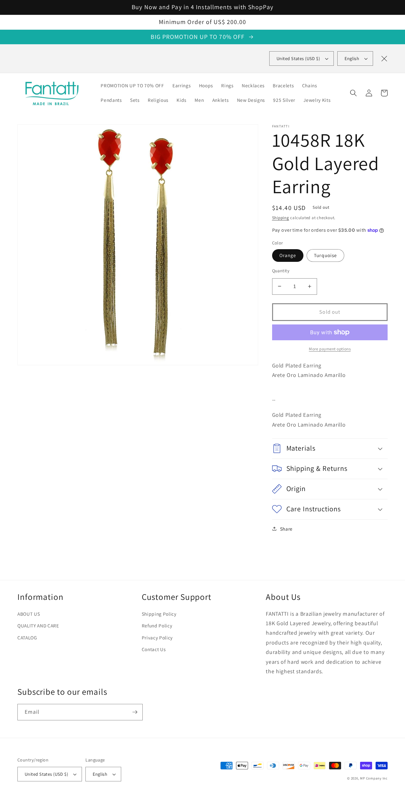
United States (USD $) (46, 774)
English (352, 58)
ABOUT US (28, 614)
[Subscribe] (134, 712)
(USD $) (298, 58)
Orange (287, 255)
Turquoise (325, 255)
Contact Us (154, 649)
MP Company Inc (374, 778)
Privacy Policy (157, 637)
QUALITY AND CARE (38, 625)
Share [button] (286, 529)
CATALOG (27, 637)
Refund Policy (157, 625)
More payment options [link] (330, 348)
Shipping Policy (159, 614)
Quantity (281, 271)
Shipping (280, 217)
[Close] (384, 58)
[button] (353, 93)
